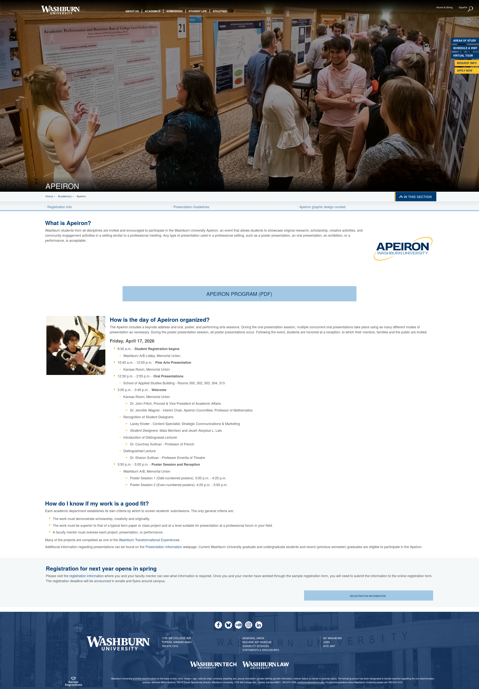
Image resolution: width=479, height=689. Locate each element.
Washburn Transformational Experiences (149, 539)
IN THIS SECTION (418, 196)
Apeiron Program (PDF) (239, 293)
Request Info (467, 63)
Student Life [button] (198, 11)
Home (49, 196)
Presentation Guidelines (191, 206)
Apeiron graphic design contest (322, 206)
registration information (86, 575)
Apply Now (464, 70)
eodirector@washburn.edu (310, 682)
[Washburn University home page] (60, 10)
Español (463, 7)
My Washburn (332, 638)
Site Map (329, 646)
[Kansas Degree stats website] (73, 683)
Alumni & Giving (444, 7)
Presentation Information (163, 546)
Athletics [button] (220, 11)
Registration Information (368, 596)
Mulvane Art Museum (256, 642)
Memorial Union (253, 638)
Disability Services (255, 646)
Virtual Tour (463, 55)
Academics (65, 196)
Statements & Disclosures (260, 650)
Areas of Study (464, 40)
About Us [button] (132, 11)
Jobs (326, 642)
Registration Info (59, 206)
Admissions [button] (174, 11)
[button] (470, 9)
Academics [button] (152, 11)
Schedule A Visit (465, 48)
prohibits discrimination (144, 678)
